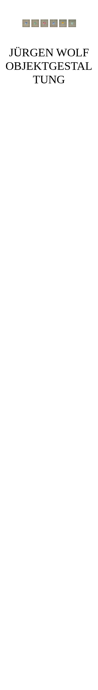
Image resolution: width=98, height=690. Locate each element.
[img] (49, 23)
